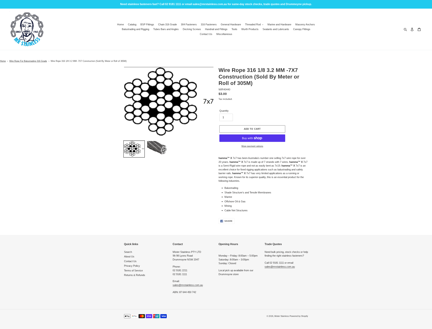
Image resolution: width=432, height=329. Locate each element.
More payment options (252, 146)
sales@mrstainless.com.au (188, 285)
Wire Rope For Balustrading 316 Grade (28, 61)
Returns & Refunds (134, 275)
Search (128, 251)
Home (3, 61)
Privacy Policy (132, 265)
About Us (129, 256)
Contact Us (130, 261)
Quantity (224, 110)
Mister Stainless (281, 316)
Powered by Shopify (299, 316)
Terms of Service (133, 270)
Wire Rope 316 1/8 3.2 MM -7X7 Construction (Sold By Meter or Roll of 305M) (89, 61)
